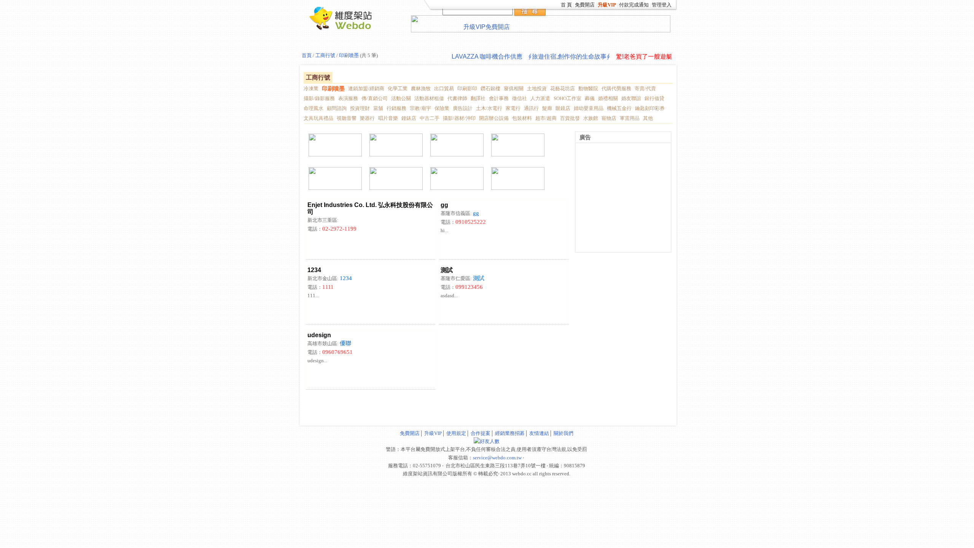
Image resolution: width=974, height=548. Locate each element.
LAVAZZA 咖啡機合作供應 (487, 56)
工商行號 (324, 55)
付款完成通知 (634, 5)
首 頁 (566, 5)
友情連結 (539, 433)
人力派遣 (540, 98)
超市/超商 (546, 118)
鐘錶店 (408, 118)
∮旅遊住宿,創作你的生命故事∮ (569, 56)
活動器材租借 (429, 98)
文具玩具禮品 (318, 118)
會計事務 (499, 98)
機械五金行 (619, 108)
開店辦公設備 (494, 118)
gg (476, 213)
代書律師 (457, 98)
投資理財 (360, 108)
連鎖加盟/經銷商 (366, 88)
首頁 (307, 55)
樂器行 (367, 118)
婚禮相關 (608, 98)
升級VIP (433, 433)
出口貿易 (444, 88)
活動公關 (401, 98)
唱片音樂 (388, 118)
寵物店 (609, 118)
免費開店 (585, 5)
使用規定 (456, 433)
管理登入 (662, 5)
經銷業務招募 (510, 433)
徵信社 (519, 98)
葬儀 (590, 98)
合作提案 (480, 433)
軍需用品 (630, 118)
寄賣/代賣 (645, 88)
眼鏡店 (562, 108)
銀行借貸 (654, 98)
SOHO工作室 (567, 98)
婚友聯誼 (631, 98)
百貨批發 (570, 118)
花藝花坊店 (562, 88)
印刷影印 (467, 88)
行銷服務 (396, 108)
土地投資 (537, 88)
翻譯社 (478, 98)
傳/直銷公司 (374, 98)
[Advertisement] (394, 403)
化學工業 (397, 88)
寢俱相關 (514, 88)
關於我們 (563, 433)
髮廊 (547, 108)
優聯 (345, 343)
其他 (648, 118)
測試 (478, 278)
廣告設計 (463, 108)
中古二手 (429, 118)
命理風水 (313, 108)
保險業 (441, 108)
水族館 (590, 118)
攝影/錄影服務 (319, 98)
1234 (346, 278)
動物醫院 (588, 88)
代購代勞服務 (616, 88)
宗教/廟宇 (420, 108)
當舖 (378, 108)
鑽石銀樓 (490, 88)
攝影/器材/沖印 (459, 118)
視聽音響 (346, 118)
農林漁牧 (421, 88)
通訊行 (531, 108)
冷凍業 (311, 88)
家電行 (513, 108)
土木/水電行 (489, 108)
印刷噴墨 (349, 55)
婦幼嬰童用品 (588, 108)
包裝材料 (522, 118)
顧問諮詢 (337, 108)
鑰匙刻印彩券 (650, 108)
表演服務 (348, 98)
